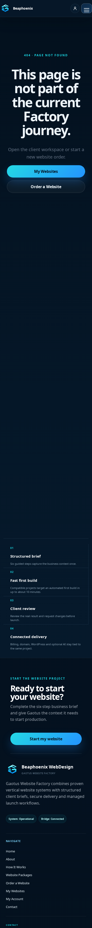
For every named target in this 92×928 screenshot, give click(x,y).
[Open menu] (86, 8)
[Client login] (75, 8)
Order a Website (46, 186)
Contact (11, 907)
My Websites (46, 171)
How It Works (16, 867)
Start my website (46, 739)
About (10, 859)
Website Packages (19, 875)
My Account (14, 899)
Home (10, 851)
